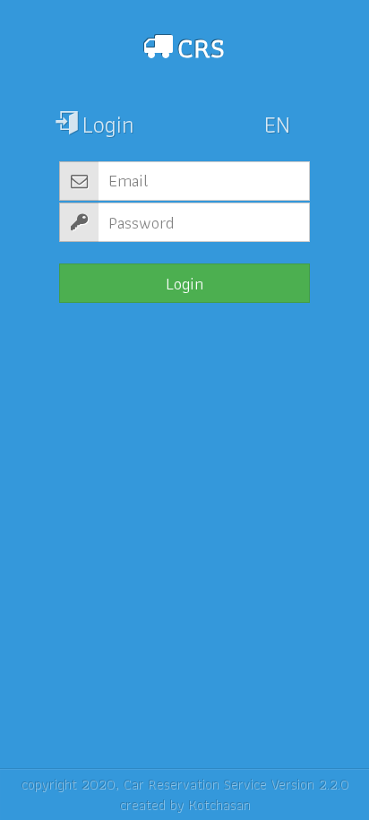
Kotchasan (219, 804)
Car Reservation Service (194, 784)
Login (184, 284)
